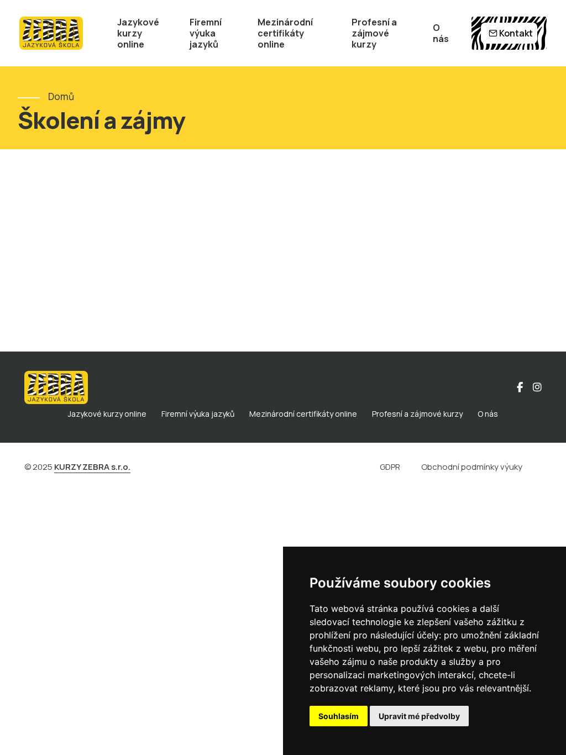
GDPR (390, 467)
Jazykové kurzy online (138, 33)
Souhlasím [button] (338, 716)
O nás (441, 33)
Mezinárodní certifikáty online (285, 33)
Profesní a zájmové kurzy (374, 33)
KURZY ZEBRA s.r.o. (92, 467)
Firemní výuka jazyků (206, 33)
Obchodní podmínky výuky (471, 467)
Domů (61, 96)
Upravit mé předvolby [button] (419, 716)
